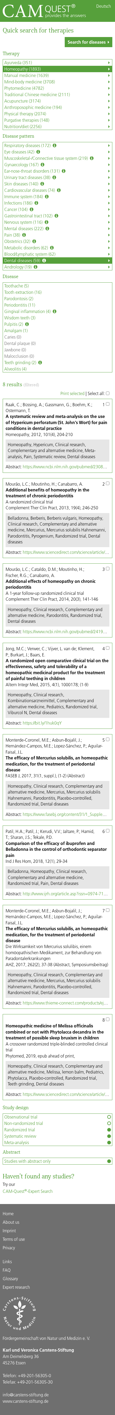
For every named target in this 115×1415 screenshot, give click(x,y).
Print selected (72, 393)
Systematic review (20, 1136)
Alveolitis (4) (15, 369)
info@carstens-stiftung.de (26, 1394)
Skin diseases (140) (21, 183)
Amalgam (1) (16, 330)
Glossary (10, 1278)
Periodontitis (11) (19, 305)
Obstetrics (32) (17, 241)
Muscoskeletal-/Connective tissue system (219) (46, 158)
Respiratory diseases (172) (28, 145)
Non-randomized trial (23, 1123)
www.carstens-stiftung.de (25, 1401)
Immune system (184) (24, 196)
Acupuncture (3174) (22, 101)
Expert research (16, 1287)
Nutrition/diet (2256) (22, 126)
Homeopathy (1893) (22, 69)
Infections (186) (18, 203)
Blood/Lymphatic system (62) (29, 254)
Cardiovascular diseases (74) (30, 190)
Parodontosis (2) (18, 298)
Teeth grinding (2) (20, 362)
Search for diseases (87, 42)
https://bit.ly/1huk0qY (42, 723)
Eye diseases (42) (19, 151)
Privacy (9, 1247)
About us (11, 1222)
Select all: (97, 393)
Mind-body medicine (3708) (29, 81)
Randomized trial (19, 1129)
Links (7, 1261)
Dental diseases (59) (22, 260)
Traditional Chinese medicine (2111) (37, 94)
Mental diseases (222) (24, 228)
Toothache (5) (16, 285)
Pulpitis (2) (14, 324)
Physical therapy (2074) (25, 113)
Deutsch (103, 6)
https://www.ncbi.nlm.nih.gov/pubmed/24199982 (68, 631)
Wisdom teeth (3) (19, 317)
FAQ (7, 1270)
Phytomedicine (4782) (24, 88)
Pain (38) (12, 235)
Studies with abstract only (27, 1161)
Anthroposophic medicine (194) (33, 107)
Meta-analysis (16, 1142)
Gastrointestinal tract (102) (28, 215)
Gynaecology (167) (22, 164)
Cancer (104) (16, 209)
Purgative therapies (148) (26, 120)
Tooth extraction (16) (22, 292)
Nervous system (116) (24, 222)
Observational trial (20, 1117)
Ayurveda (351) (18, 62)
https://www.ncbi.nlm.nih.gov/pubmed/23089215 (68, 466)
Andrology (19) (18, 267)
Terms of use (14, 1239)
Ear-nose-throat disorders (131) (32, 171)
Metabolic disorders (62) (26, 247)
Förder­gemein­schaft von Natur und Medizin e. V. (46, 1338)
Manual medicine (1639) (26, 75)
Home (8, 1213)
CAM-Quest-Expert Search (28, 1191)
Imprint (9, 1230)
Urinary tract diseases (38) (27, 177)
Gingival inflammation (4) (28, 311)
